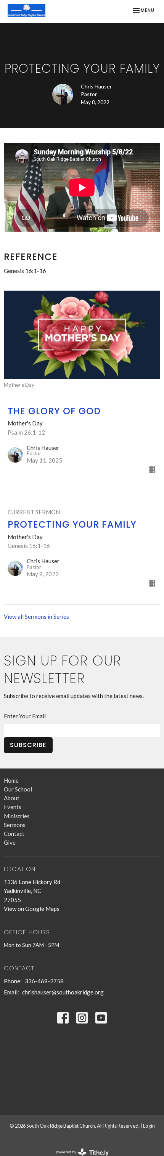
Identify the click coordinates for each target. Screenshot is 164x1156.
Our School (18, 789)
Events (12, 806)
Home (11, 780)
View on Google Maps (31, 908)
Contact (14, 833)
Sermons (15, 824)
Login (149, 1126)
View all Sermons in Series (36, 616)
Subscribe (28, 745)
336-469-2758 (44, 981)
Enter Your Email (25, 716)
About (11, 798)
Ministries (17, 816)
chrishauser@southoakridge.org (63, 992)
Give (10, 842)
